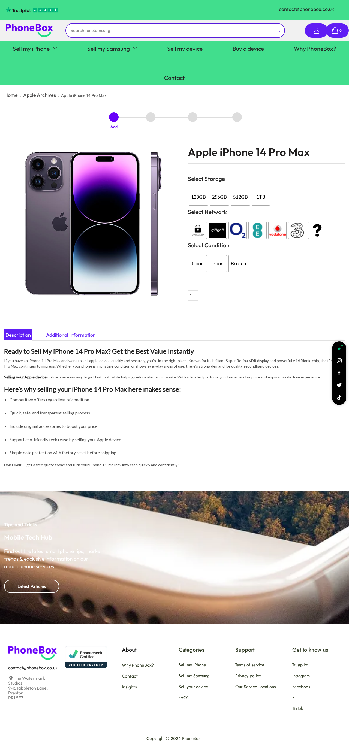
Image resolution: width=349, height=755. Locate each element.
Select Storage (206, 178)
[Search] (278, 30)
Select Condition (209, 245)
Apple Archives (39, 95)
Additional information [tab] (71, 335)
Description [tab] (18, 335)
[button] (316, 30)
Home (11, 95)
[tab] (18, 335)
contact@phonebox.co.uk (306, 9)
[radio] (198, 197)
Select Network (207, 211)
